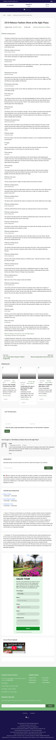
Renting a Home (32, 680)
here (6, 683)
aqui (17, 686)
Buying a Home (32, 677)
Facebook (25, 713)
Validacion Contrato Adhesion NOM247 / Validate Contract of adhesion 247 (28, 728)
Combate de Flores (8, 504)
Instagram (32, 713)
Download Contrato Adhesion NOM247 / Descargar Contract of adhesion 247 (28, 732)
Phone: (18, 604)
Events (43, 27)
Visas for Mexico (46, 682)
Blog (39, 27)
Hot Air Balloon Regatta (9, 499)
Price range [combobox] (20, 593)
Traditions (47, 27)
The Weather (45, 680)
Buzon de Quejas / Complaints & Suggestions (28, 727)
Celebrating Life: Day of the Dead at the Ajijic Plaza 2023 (27, 388)
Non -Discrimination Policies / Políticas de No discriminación (28, 733)
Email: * (18, 611)
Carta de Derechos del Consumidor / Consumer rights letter (28, 730)
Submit (7, 431)
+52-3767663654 (10, 5)
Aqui (12, 678)
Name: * (18, 597)
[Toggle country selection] (19, 607)
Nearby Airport (32, 682)
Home (4, 15)
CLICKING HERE (9, 680)
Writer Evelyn (18, 27)
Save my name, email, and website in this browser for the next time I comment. (27, 427)
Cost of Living (45, 677)
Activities (9, 15)
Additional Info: (20, 617)
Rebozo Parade (7, 494)
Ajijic (34, 381)
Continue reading (7, 395)
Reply (10, 453)
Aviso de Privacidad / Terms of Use (28, 725)
